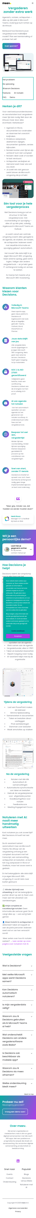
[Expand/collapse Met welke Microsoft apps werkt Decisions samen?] (32, 975)
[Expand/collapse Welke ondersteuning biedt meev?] (32, 1084)
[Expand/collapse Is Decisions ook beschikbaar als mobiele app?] (32, 1053)
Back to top (29, 1094)
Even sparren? (11, 46)
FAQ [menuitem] (4, 97)
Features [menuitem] (6, 93)
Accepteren (18, 636)
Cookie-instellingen (18, 631)
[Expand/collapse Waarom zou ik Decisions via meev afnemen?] (32, 1068)
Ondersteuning (9, 1182)
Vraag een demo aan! (15, 1111)
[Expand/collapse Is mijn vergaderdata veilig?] (32, 1005)
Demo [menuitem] (12, 97)
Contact (9, 1178)
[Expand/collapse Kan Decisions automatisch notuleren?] (32, 990)
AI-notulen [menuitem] (18, 93)
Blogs (26, 1174)
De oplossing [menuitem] (8, 84)
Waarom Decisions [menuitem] (11, 88)
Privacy (18, 1211)
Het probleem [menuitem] (9, 79)
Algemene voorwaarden (18, 1208)
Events (9, 1174)
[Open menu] (33, 3)
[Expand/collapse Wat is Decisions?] (32, 966)
